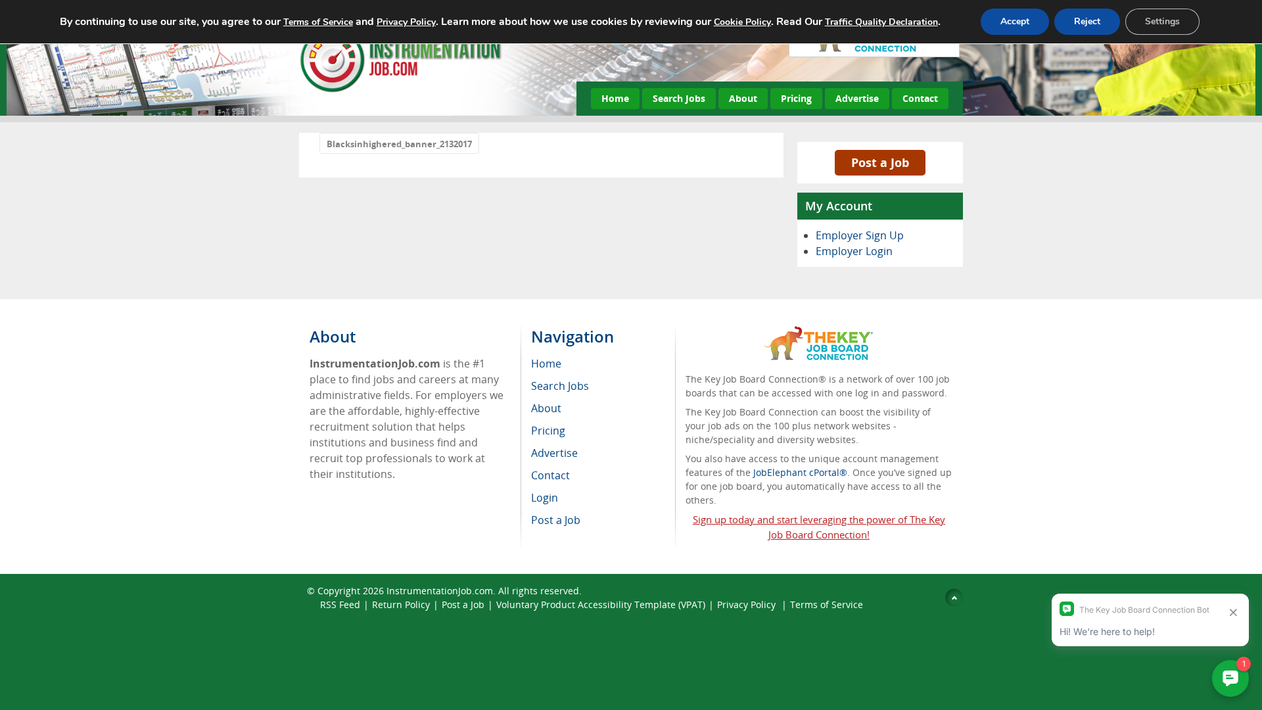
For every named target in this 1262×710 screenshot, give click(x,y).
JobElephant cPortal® (800, 472)
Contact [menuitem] (550, 475)
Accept (1014, 21)
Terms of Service (826, 604)
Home (615, 98)
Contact (920, 98)
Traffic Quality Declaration (881, 22)
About (743, 98)
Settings (1162, 21)
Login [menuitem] (544, 497)
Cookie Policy (742, 22)
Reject (1087, 21)
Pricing (796, 98)
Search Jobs (679, 98)
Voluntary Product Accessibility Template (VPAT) (600, 604)
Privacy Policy (747, 604)
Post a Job (880, 162)
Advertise (857, 98)
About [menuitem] (546, 408)
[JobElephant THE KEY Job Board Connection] (818, 332)
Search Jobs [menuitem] (560, 386)
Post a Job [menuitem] (555, 520)
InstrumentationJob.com (439, 590)
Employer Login (854, 251)
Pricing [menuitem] (548, 430)
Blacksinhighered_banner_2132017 (399, 144)
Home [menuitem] (546, 363)
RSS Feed (340, 604)
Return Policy (401, 604)
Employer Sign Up (860, 235)
